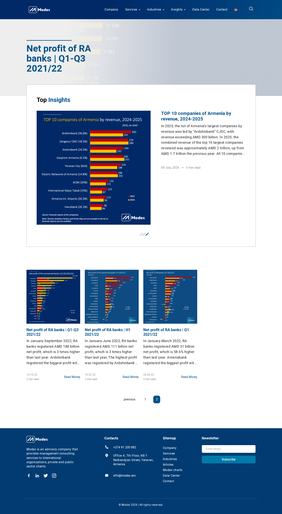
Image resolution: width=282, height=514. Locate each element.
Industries (154, 9)
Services (131, 9)
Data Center (200, 9)
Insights (177, 9)
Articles (168, 464)
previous (129, 399)
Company (111, 9)
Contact (222, 9)
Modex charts (172, 470)
